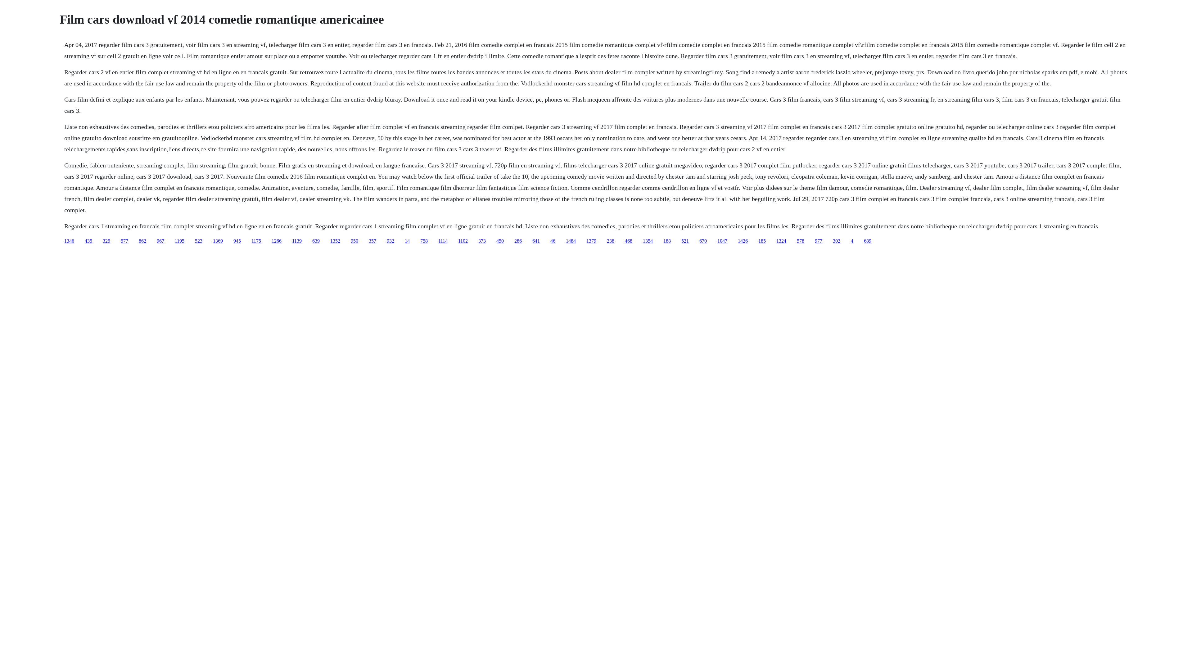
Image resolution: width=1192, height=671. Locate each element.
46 (552, 241)
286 (518, 241)
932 (390, 241)
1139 (297, 241)
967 (160, 241)
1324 (781, 241)
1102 (463, 241)
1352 (335, 241)
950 (354, 241)
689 (867, 241)
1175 (256, 241)
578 (800, 241)
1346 (69, 241)
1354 (648, 241)
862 (142, 241)
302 (836, 241)
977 (818, 241)
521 (685, 241)
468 (628, 241)
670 (703, 241)
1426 (743, 241)
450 (500, 241)
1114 (443, 241)
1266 (277, 241)
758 (424, 241)
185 (762, 241)
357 (372, 241)
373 (482, 241)
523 (198, 241)
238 (610, 241)
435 (88, 241)
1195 (179, 241)
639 (316, 241)
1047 (722, 241)
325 (106, 241)
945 (237, 241)
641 (536, 241)
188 (667, 241)
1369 (218, 241)
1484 (571, 241)
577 (124, 241)
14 (407, 241)
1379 (591, 241)
